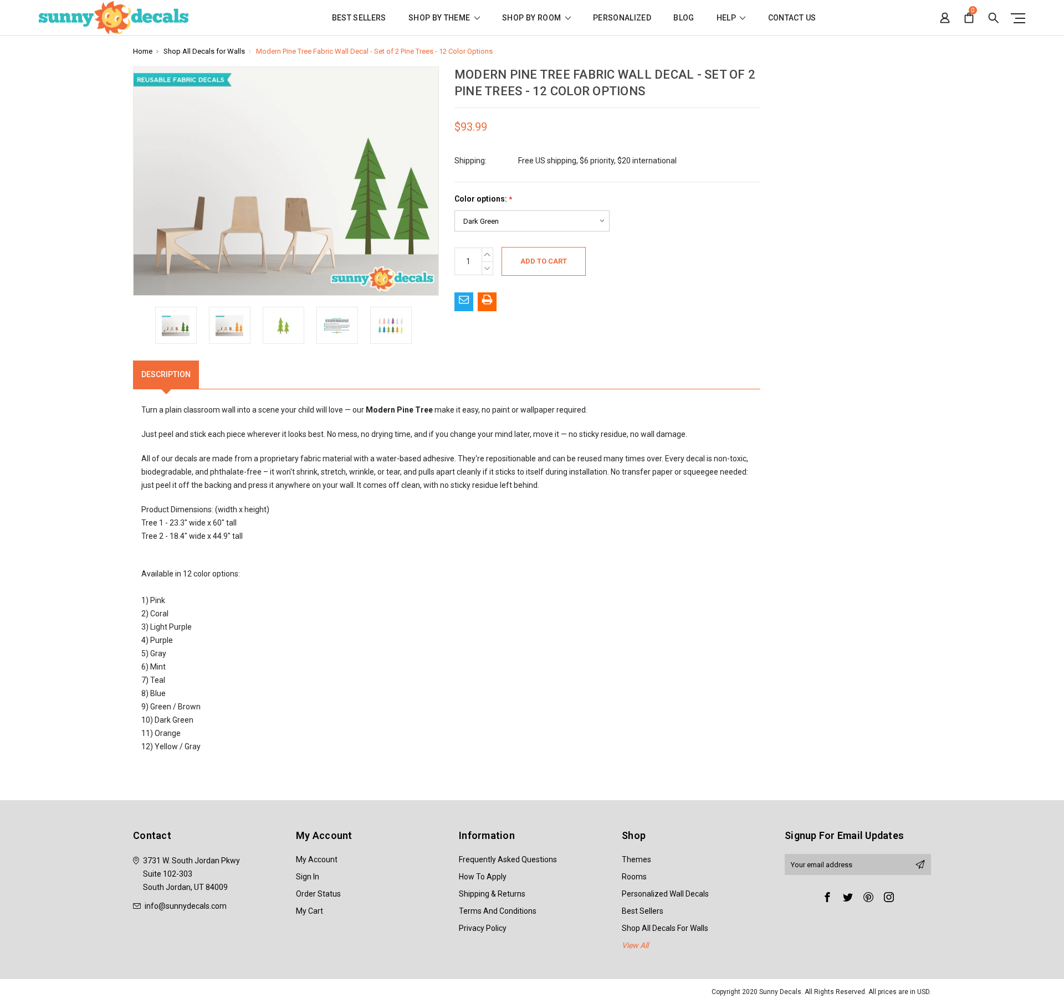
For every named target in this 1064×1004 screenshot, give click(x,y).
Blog (683, 18)
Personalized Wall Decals (665, 893)
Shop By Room (532, 18)
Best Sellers (359, 18)
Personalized (622, 18)
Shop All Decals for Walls (665, 928)
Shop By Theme (440, 18)
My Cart (309, 911)
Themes (636, 859)
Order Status (318, 893)
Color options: (483, 199)
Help (727, 18)
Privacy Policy (483, 928)
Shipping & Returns (492, 893)
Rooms (634, 876)
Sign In (307, 876)
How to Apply (483, 876)
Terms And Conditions (497, 911)
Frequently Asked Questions (508, 859)
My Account (316, 859)
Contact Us (792, 18)
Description (166, 374)
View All (635, 945)
